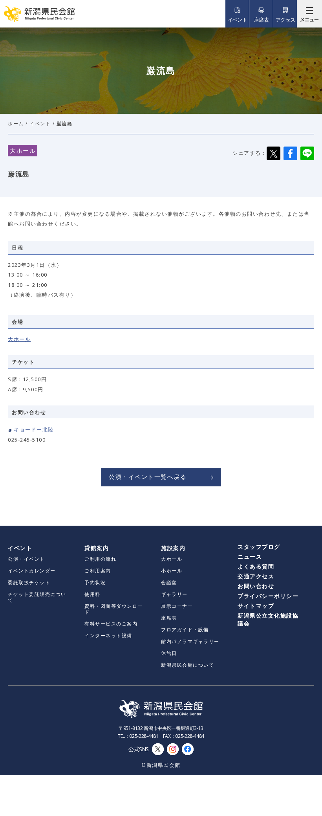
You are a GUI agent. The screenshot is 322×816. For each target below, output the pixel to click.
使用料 (92, 594)
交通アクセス (256, 576)
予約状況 (95, 582)
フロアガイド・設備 (185, 629)
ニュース (250, 556)
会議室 (169, 582)
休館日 (169, 653)
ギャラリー (174, 594)
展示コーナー (177, 606)
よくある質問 (256, 566)
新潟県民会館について (187, 665)
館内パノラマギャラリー (190, 641)
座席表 (169, 617)
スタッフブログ (259, 546)
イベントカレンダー (32, 570)
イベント (40, 123)
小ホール (171, 570)
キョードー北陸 (34, 429)
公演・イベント (26, 559)
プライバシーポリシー (268, 596)
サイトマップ (256, 605)
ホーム (16, 123)
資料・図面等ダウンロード (113, 609)
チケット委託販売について (37, 597)
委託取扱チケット (29, 582)
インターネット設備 (108, 635)
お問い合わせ (256, 586)
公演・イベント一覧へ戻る (148, 476)
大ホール (19, 339)
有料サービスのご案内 (110, 623)
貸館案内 (96, 548)
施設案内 (173, 548)
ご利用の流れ (100, 559)
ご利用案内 (97, 570)
